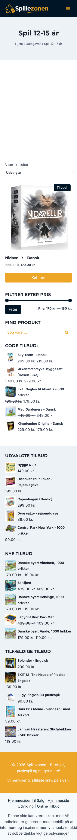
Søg (67, 332)
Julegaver (33, 44)
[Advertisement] (38, 116)
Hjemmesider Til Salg (26, 800)
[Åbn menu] (68, 8)
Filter (13, 309)
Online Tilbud (48, 806)
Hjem (19, 44)
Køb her (38, 277)
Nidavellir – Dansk (22, 258)
